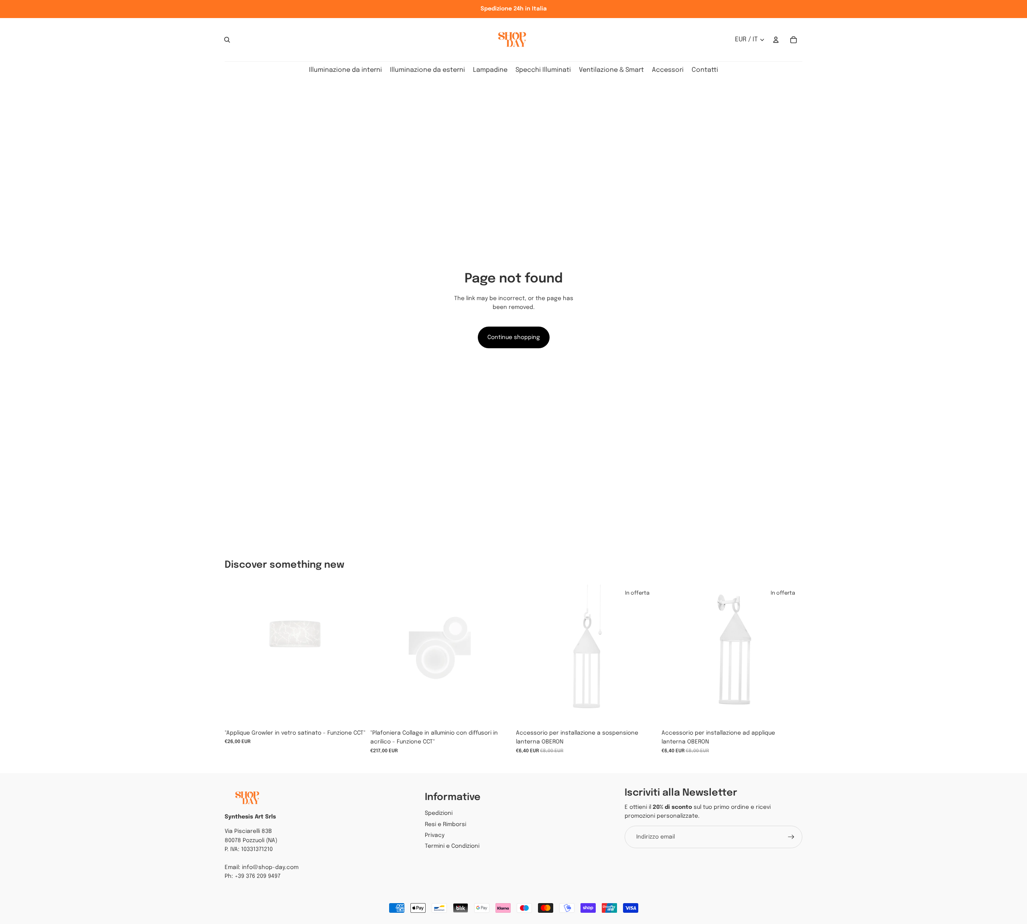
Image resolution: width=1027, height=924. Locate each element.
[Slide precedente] (382, 655)
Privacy (434, 835)
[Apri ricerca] (227, 40)
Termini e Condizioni (452, 846)
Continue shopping (513, 337)
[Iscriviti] (791, 837)
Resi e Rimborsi (445, 824)
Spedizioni (439, 813)
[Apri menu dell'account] (776, 40)
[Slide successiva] (499, 655)
